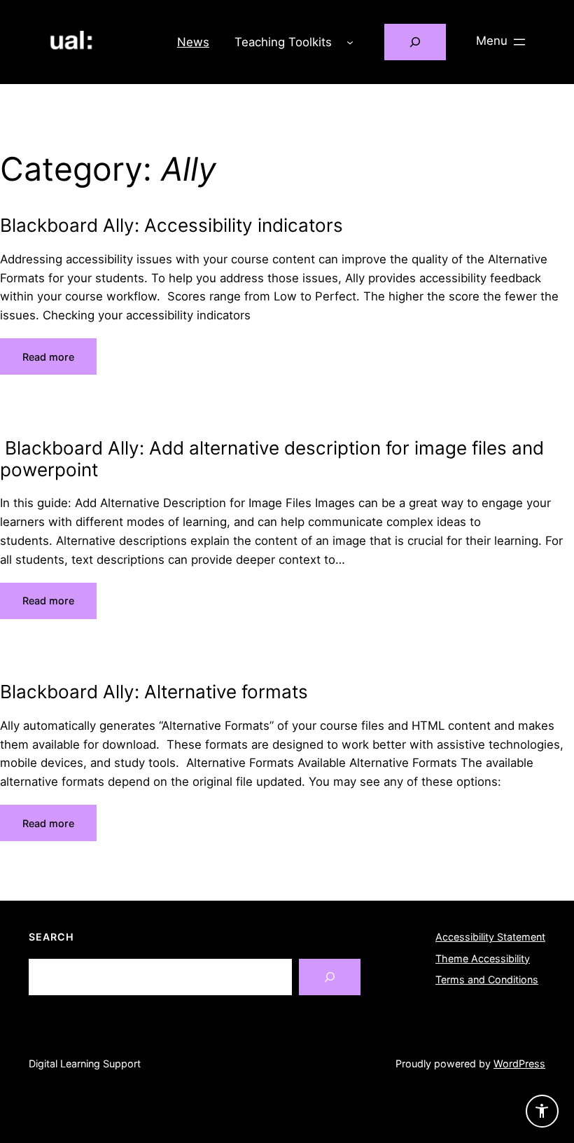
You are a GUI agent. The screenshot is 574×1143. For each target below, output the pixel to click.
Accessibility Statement (490, 937)
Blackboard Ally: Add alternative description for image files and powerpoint (272, 458)
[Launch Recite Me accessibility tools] (542, 1111)
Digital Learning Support (85, 1063)
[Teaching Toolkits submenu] (350, 42)
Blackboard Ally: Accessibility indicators (171, 225)
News (193, 42)
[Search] (329, 977)
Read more (48, 357)
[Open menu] (502, 42)
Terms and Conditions (486, 979)
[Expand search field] (415, 42)
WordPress (519, 1063)
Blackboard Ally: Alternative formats (154, 691)
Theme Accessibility (482, 958)
